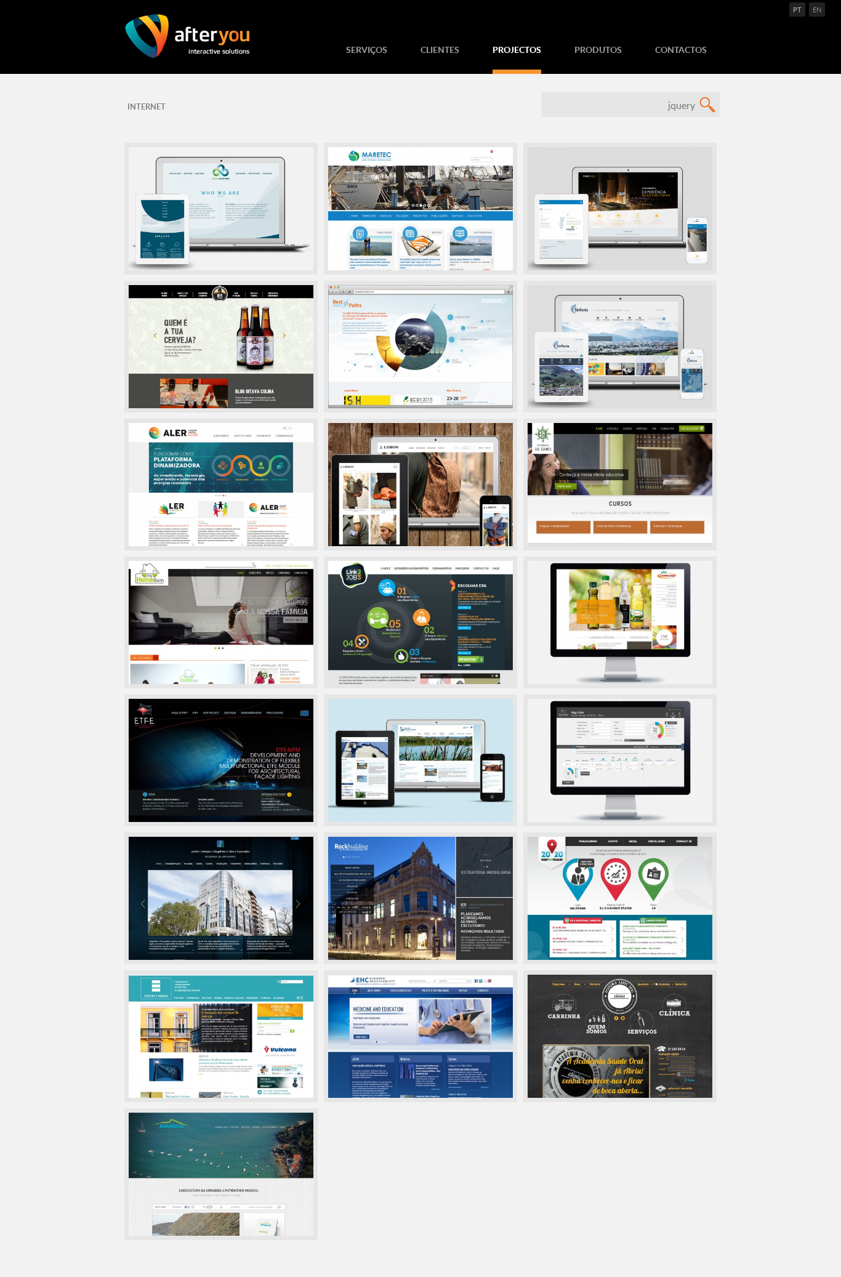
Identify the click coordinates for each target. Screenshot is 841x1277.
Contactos (681, 49)
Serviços (366, 49)
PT (797, 9)
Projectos (517, 49)
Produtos (598, 49)
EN (817, 9)
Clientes (439, 49)
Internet (146, 106)
